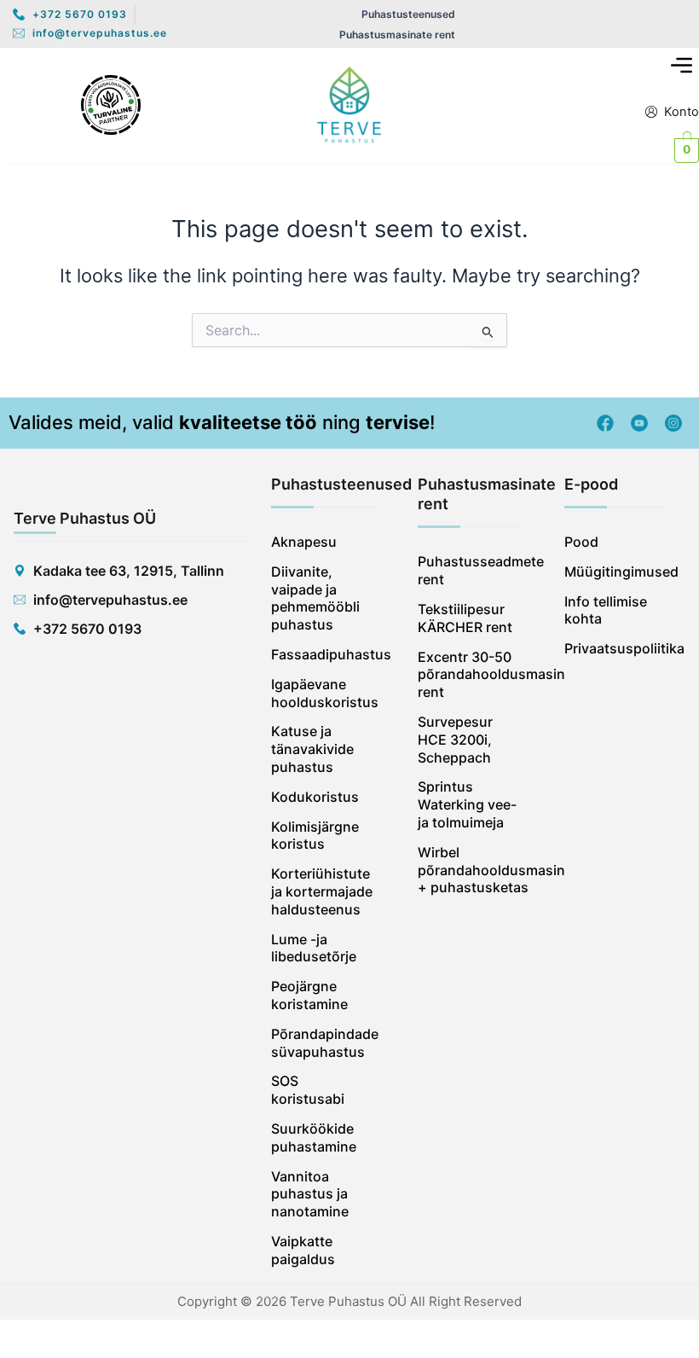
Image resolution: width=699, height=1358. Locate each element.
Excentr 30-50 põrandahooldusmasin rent (470, 674)
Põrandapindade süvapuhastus (323, 1042)
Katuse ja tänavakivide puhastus (312, 749)
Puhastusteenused (408, 14)
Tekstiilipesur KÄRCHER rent (465, 618)
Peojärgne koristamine (309, 995)
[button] (682, 66)
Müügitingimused (616, 571)
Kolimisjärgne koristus (315, 835)
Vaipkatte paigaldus (303, 1250)
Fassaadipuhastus (323, 654)
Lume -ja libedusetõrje (313, 948)
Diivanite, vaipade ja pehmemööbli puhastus (315, 598)
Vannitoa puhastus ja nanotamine (310, 1194)
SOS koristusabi (307, 1089)
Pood (581, 541)
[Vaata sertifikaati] (111, 105)
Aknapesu (304, 541)
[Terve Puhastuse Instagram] (673, 423)
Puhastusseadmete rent (470, 570)
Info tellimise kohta (605, 610)
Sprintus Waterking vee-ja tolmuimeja (467, 804)
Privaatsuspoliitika (616, 648)
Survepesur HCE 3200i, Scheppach (455, 739)
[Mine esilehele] (349, 105)
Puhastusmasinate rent (397, 34)
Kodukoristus (315, 796)
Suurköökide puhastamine (313, 1137)
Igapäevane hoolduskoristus (323, 693)
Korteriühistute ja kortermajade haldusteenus (322, 891)
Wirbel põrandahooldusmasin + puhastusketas (470, 870)
